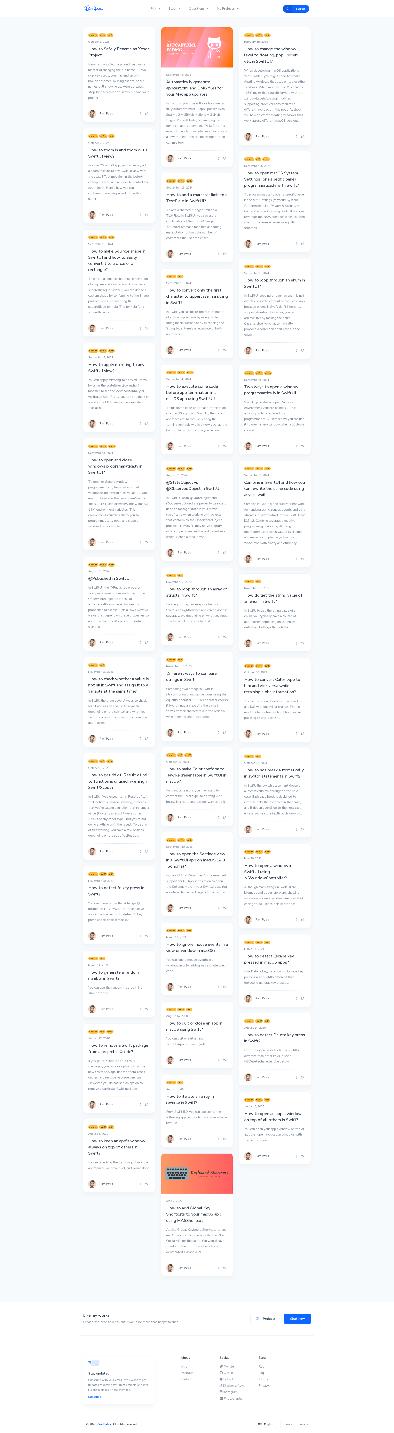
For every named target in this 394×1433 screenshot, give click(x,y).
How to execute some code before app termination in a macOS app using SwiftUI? (192, 392)
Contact (186, 1379)
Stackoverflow (233, 1385)
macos (266, 159)
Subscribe (94, 1397)
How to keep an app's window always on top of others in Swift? (116, 1147)
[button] (265, 1424)
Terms (263, 1379)
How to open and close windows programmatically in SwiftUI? (115, 466)
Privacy (264, 1385)
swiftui (259, 35)
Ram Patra (104, 1424)
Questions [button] (197, 8)
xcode (102, 35)
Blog (172, 8)
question (93, 35)
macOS (188, 755)
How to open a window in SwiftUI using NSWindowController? (268, 872)
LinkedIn (229, 1379)
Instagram (230, 1392)
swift (110, 35)
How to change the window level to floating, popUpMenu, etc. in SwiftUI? (272, 55)
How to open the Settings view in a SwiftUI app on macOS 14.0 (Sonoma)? (195, 860)
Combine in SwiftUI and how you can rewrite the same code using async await (274, 488)
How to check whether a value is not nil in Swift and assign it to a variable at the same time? (118, 685)
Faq (261, 1373)
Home (155, 8)
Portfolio (187, 1373)
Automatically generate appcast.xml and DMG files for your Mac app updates (194, 88)
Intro (184, 1366)
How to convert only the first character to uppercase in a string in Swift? (197, 296)
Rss (261, 1366)
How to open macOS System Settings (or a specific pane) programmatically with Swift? (271, 179)
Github (228, 1373)
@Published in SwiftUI (109, 578)
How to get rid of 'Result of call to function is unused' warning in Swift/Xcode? (118, 781)
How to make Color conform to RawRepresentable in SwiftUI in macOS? (196, 775)
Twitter (229, 1366)
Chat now (297, 1318)
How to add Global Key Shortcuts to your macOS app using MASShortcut (193, 1214)
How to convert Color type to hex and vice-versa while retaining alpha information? (272, 686)
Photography (233, 1398)
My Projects (226, 8)
